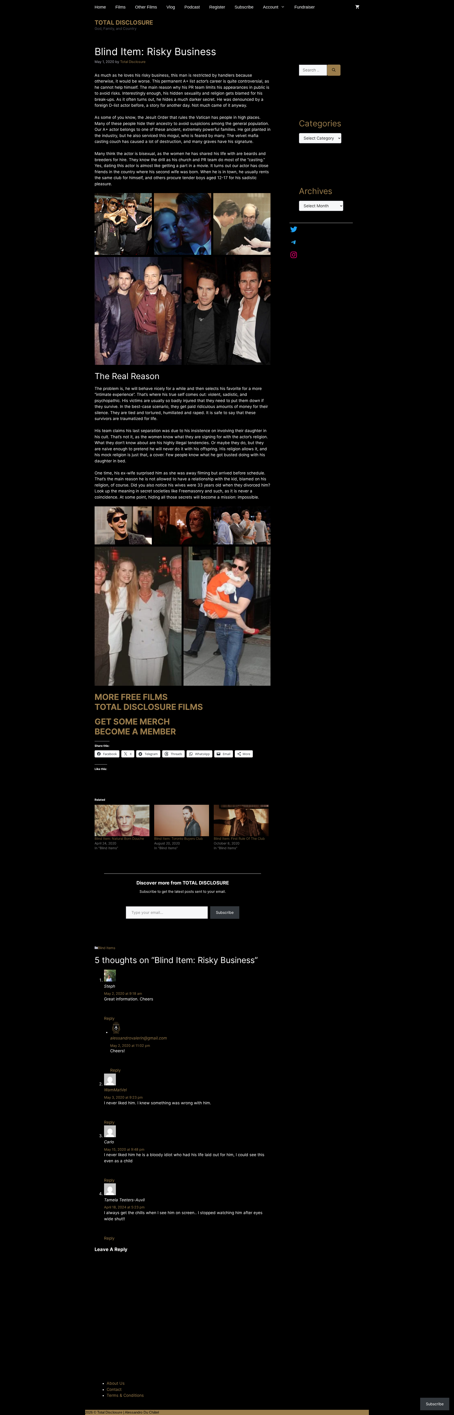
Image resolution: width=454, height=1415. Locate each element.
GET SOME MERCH (132, 721)
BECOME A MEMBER (135, 731)
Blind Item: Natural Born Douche (119, 838)
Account (270, 7)
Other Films (146, 7)
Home (100, 7)
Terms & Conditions (125, 1395)
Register (217, 7)
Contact (114, 1389)
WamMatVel (115, 1090)
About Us (116, 1383)
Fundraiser (304, 7)
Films (120, 7)
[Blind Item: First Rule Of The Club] (241, 820)
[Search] (333, 70)
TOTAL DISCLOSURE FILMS (149, 707)
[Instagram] (293, 255)
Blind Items (106, 948)
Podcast (192, 7)
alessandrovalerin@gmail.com (138, 1038)
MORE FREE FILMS (131, 697)
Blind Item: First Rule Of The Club (239, 838)
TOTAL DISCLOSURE (124, 22)
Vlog (170, 7)
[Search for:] (313, 70)
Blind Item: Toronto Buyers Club (178, 838)
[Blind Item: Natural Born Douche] (122, 820)
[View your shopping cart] (357, 7)
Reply (109, 1018)
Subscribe (244, 7)
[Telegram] (293, 242)
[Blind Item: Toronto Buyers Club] (181, 820)
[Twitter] (293, 229)
